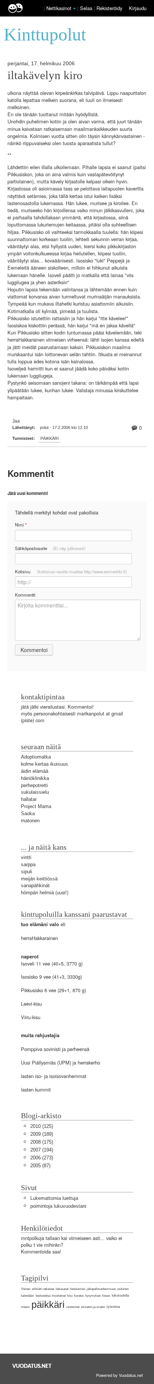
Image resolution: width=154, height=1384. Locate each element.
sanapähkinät (35, 885)
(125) (41, 1126)
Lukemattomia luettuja (54, 1198)
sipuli (26, 871)
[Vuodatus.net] (32, 1365)
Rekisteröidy (109, 8)
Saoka (28, 813)
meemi (25, 1307)
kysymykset (93, 1295)
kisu (70, 1295)
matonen (30, 820)
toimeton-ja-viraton (93, 1307)
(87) (40, 1165)
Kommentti (25, 595)
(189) (41, 1134)
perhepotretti (34, 785)
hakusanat (62, 1289)
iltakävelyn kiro (45, 75)
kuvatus (79, 1295)
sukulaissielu (35, 792)
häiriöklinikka (35, 778)
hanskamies (77, 1289)
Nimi (21, 525)
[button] (74, 8)
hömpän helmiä (37, 892)
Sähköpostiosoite (50, 548)
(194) (41, 1150)
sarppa (28, 864)
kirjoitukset (59, 1295)
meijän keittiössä (39, 879)
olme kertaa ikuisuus (45, 764)
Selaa (87, 8)
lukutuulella (120, 1295)
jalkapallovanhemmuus (101, 1289)
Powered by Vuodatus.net (119, 1375)
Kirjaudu (138, 8)
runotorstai (73, 1307)
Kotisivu (71, 571)
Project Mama (36, 806)
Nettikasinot (58, 8)
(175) (41, 1142)
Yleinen (25, 1289)
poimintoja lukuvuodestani (58, 1206)
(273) (41, 1158)
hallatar (29, 799)
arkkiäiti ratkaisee (43, 1289)
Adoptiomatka (36, 757)
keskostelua (43, 1295)
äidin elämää (34, 771)
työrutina (113, 1307)
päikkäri (49, 438)
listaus (106, 1295)
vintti (26, 857)
